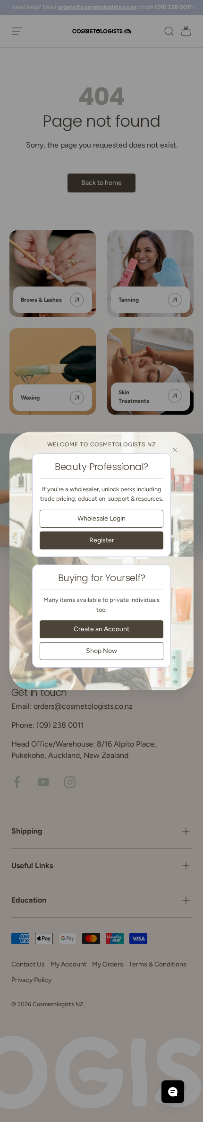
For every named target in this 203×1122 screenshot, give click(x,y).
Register (101, 540)
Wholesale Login (101, 518)
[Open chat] (172, 1091)
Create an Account (101, 629)
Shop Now (101, 651)
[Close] (175, 450)
